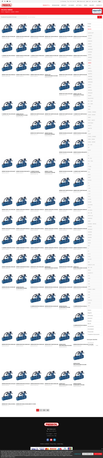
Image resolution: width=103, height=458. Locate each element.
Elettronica (90, 315)
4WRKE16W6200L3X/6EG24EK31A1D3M (55, 209)
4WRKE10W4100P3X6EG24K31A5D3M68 (69, 55)
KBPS (89, 174)
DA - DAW (90, 101)
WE (88, 262)
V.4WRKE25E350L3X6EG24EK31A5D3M (40, 306)
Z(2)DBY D (90, 273)
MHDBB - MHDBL (92, 223)
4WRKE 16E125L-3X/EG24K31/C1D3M (78, 94)
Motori (89, 26)
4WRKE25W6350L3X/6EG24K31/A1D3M (83, 344)
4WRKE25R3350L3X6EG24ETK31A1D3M (26, 344)
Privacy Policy (53, 444)
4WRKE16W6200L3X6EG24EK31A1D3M (40, 209)
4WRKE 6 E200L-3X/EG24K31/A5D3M (50, 172)
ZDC (89, 294)
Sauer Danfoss (91, 345)
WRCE (89, 270)
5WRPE (89, 95)
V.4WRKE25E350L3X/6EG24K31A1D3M (83, 306)
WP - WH (90, 267)
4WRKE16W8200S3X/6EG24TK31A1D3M (26, 266)
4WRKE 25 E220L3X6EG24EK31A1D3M (80, 267)
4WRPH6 (90, 76)
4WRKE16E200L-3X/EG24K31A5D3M (50, 133)
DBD (89, 109)
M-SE (89, 196)
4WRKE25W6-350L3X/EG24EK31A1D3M (79, 364)
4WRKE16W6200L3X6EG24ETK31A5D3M (83, 209)
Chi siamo (71, 5)
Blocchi (89, 323)
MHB (89, 221)
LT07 (89, 193)
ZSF (89, 305)
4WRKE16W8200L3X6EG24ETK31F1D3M (55, 247)
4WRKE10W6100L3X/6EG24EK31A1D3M (26, 74)
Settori (78, 5)
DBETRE (90, 128)
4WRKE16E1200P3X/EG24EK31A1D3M (54, 114)
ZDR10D (90, 300)
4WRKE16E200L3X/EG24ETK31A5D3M (68, 133)
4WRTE (89, 84)
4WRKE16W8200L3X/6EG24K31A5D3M (26, 247)
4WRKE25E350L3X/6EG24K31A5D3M (39, 287)
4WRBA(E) (90, 49)
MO (89, 245)
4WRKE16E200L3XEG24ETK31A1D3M (82, 152)
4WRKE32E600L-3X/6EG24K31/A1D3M (78, 384)
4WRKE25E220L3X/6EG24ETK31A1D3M (12, 287)
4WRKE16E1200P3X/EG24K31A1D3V (82, 74)
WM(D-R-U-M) (91, 264)
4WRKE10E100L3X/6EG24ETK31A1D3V (83, 36)
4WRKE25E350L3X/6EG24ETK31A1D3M (54, 306)
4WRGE (89, 60)
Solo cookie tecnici (88, 454)
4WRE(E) (90, 57)
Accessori (90, 318)
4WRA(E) (90, 46)
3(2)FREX (90, 35)
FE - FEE (90, 158)
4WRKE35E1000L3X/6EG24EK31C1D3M (26, 404)
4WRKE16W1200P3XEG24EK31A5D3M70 (83, 190)
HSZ (89, 172)
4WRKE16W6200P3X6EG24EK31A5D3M (26, 228)
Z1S (89, 275)
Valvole (12, 11)
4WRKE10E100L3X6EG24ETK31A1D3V (25, 36)
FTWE (89, 169)
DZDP (89, 150)
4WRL (89, 65)
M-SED (89, 199)
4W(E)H (89, 43)
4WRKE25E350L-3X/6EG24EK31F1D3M (64, 306)
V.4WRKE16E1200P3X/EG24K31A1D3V (83, 114)
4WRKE (17, 11)
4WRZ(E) (90, 90)
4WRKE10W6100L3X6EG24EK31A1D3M (12, 74)
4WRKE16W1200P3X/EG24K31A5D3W (68, 190)
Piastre (89, 310)
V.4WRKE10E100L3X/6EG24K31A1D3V (11, 55)
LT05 (89, 188)
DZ (88, 147)
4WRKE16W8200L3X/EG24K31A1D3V (82, 228)
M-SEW (89, 202)
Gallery (91, 5)
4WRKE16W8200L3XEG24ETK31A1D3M (12, 266)
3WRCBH (90, 41)
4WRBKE (90, 52)
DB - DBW (90, 103)
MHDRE (90, 237)
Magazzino (7, 11)
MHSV (89, 243)
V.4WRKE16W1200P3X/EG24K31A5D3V (83, 171)
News (85, 5)
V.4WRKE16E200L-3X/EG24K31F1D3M (35, 172)
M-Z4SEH (90, 210)
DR (88, 131)
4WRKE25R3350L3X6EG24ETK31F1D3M (12, 344)
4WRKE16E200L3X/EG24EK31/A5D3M (68, 152)
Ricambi (89, 321)
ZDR (89, 297)
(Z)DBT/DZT (91, 33)
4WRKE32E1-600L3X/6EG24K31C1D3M (65, 384)
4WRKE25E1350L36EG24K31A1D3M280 (40, 266)
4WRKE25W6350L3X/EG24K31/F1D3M (25, 383)
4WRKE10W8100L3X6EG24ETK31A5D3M (40, 74)
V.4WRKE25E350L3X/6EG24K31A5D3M (83, 325)
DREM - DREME (91, 142)
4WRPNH (90, 79)
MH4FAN (90, 218)
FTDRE (89, 166)
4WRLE (89, 68)
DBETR (89, 125)
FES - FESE (90, 161)
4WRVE (89, 87)
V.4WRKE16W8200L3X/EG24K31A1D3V (11, 247)
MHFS (89, 240)
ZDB (89, 292)
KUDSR (89, 180)
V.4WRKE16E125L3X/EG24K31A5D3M (11, 114)
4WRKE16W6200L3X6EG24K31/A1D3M (26, 209)
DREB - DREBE (91, 139)
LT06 (89, 191)
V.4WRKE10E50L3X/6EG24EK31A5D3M (54, 55)
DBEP (89, 117)
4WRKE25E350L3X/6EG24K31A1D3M (54, 287)
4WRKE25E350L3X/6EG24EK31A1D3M (82, 287)
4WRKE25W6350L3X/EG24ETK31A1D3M (12, 383)
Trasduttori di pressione (93, 334)
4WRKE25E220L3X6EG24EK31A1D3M (68, 266)
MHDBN (90, 232)
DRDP (89, 133)
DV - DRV (90, 144)
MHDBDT (90, 229)
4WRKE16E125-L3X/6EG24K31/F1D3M (22, 114)
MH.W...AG (90, 215)
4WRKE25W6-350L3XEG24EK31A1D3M (65, 345)
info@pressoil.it (52, 429)
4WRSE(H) (90, 82)
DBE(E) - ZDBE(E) (92, 112)
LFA (89, 185)
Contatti (99, 5)
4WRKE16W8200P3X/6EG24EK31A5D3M (40, 247)
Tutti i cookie (98, 454)
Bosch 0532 (90, 98)
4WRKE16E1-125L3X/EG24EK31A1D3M (51, 75)
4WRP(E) (90, 71)
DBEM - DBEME (91, 114)
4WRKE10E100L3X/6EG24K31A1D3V (11, 36)
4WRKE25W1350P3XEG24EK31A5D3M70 (55, 344)
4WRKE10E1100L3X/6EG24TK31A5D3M (54, 36)
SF (88, 251)
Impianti (63, 5)
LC (88, 183)
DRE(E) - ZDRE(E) (92, 136)
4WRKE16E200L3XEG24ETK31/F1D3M (25, 171)
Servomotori (91, 326)
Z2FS (89, 278)
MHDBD (90, 226)
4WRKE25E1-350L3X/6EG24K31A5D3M (51, 267)
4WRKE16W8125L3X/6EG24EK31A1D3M (69, 228)
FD (88, 155)
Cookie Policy (60, 444)
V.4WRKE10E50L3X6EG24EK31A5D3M (39, 55)
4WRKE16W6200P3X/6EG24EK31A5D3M (12, 228)
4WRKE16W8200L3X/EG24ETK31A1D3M (69, 247)
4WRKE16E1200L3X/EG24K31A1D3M (68, 74)
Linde (97, 345)
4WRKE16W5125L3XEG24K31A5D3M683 (12, 209)
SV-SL (89, 253)
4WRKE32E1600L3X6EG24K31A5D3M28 (55, 383)
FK (88, 163)
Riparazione (55, 5)
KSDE (89, 177)
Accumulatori (91, 329)
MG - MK (90, 213)
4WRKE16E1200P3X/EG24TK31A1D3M (40, 133)
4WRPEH (90, 73)
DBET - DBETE (91, 120)
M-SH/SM (90, 204)
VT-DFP (90, 259)
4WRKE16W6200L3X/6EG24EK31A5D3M (69, 209)
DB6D (89, 106)
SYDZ (89, 256)
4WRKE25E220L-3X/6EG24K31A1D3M (21, 287)
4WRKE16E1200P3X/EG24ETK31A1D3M (69, 114)
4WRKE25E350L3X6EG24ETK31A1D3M (68, 287)
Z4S (89, 283)
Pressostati (90, 331)
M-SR (89, 207)
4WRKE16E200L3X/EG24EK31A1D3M (82, 133)
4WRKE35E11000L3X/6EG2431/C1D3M (11, 404)
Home (2, 11)
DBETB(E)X (90, 123)
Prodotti (46, 5)
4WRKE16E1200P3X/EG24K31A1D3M (39, 114)
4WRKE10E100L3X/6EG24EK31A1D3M (39, 36)
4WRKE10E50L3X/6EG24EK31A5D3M (25, 55)
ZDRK (89, 303)
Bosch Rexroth (91, 342)
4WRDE (89, 54)
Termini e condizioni (44, 444)
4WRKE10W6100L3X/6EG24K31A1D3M (83, 55)
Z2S (89, 281)
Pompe (89, 23)
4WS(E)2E (90, 93)
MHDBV (90, 234)
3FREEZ (90, 38)
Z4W (89, 286)
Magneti (90, 312)
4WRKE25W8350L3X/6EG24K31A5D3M (40, 383)
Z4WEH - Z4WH (91, 289)
